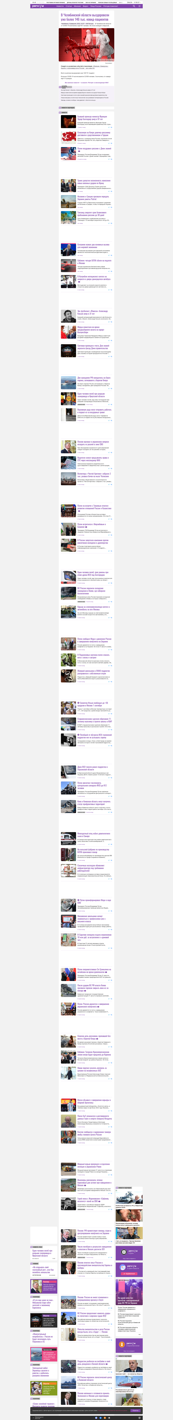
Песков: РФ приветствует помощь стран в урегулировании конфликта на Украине (94, 1232)
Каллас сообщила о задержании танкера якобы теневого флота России (94, 1133)
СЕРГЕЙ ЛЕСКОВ (36, 1275)
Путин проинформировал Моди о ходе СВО (94, 901)
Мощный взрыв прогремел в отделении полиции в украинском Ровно (93, 1165)
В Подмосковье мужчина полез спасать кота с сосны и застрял (93, 656)
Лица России (95, 6)
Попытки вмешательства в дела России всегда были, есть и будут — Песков (93, 1330)
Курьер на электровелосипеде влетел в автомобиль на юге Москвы (93, 608)
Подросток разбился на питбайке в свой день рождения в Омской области (93, 1362)
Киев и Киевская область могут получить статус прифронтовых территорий (93, 803)
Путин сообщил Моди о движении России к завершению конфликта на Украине (94, 640)
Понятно (135, 1410)
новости (64, 112)
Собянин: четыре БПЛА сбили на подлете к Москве (94, 262)
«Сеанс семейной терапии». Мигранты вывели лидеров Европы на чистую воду (43, 1406)
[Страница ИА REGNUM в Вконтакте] (100, 1418)
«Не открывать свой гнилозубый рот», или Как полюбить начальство (43, 1269)
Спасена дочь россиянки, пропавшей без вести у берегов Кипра (94, 1037)
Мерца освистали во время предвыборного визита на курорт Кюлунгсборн (83, 92)
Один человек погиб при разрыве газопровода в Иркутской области (42, 1253)
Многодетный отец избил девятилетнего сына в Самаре (93, 835)
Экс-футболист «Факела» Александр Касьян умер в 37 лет (78, 90)
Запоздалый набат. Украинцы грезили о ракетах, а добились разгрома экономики (40, 1372)
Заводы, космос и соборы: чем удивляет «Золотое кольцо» (78, 100)
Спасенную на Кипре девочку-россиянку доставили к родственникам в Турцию (93, 134)
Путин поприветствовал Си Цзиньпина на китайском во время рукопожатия (94, 970)
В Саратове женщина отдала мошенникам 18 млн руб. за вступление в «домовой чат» (94, 937)
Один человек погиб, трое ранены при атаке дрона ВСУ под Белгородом (92, 573)
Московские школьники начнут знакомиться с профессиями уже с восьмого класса (91, 918)
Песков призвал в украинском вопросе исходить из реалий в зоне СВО (49, 1287)
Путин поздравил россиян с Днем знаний (94, 148)
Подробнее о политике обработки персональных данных (112, 1410)
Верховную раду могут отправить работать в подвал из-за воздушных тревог (94, 411)
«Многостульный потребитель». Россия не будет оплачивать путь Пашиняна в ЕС (42, 1338)
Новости (60, 6)
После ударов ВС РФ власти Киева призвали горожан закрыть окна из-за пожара (92, 988)
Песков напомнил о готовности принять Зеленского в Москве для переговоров (93, 1394)
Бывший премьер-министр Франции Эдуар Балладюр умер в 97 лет (92, 118)
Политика (46, 1282)
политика (36, 1297)
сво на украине (124, 1280)
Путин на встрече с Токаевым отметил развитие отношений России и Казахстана (94, 507)
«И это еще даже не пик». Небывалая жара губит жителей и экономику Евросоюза (43, 1304)
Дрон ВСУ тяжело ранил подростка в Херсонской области (92, 768)
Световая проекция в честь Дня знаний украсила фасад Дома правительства (49, 1322)
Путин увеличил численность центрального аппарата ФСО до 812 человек (92, 785)
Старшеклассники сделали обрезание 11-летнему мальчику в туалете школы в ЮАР (94, 720)
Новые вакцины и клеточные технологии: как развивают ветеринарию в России (84, 97)
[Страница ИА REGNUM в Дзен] (109, 1418)
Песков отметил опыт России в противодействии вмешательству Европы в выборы (94, 1265)
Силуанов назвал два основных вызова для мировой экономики (93, 246)
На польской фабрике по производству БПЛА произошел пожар (93, 851)
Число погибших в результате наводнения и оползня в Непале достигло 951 (94, 1248)
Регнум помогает (110, 6)
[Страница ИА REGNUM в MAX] (96, 1418)
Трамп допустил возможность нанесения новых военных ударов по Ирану (93, 182)
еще (140, 1334)
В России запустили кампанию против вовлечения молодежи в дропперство (92, 541)
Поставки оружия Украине (55, 2)
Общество (46, 1316)
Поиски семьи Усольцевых (107, 2)
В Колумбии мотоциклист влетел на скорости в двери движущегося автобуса (93, 278)
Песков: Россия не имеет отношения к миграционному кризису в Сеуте (92, 1298)
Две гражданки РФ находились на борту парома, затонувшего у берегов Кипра (49, 1356)
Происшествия (47, 1349)
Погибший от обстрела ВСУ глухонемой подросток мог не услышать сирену (94, 736)
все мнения (52, 1275)
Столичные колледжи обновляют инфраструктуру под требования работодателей (90, 868)
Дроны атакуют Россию (75, 2)
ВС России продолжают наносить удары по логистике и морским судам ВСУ (93, 1314)
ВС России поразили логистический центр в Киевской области (94, 1378)
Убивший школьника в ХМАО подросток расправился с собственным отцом (93, 672)
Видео (85, 6)
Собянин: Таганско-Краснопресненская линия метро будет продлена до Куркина (94, 1053)
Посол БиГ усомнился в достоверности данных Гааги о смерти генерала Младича (94, 1117)
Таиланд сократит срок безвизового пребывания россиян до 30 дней (91, 214)
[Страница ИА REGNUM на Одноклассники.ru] (105, 1418)
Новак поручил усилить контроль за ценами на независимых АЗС (92, 1069)
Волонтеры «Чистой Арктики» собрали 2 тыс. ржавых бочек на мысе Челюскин (94, 475)
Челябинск (65, 24)
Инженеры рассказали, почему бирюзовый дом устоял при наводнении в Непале (94, 1182)
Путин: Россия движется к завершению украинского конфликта (93, 1005)
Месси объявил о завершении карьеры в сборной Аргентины (94, 1101)
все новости (35, 1258)
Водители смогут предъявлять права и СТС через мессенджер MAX (93, 459)
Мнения (77, 6)
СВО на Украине (91, 2)
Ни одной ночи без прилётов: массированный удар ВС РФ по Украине (128, 1300)
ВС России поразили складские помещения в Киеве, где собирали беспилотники (91, 590)
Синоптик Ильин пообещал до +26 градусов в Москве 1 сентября (49, 1390)
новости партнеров (68, 108)
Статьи (69, 6)
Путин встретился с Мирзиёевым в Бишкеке (91, 525)
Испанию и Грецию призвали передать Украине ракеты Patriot (93, 198)
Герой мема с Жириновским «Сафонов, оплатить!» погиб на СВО (93, 1200)
